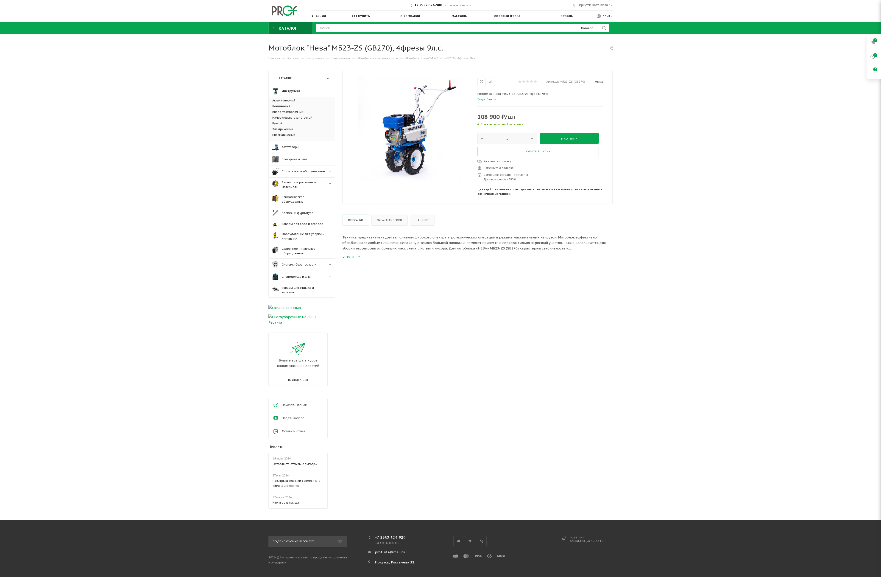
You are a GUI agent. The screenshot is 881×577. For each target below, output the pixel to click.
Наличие (422, 220)
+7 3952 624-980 (428, 5)
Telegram (470, 541)
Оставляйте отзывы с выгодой (295, 464)
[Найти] (604, 28)
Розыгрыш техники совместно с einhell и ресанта (296, 483)
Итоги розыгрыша (286, 502)
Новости (276, 447)
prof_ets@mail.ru (390, 552)
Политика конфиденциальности (586, 539)
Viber (482, 541)
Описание (355, 220)
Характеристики (389, 220)
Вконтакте (458, 541)
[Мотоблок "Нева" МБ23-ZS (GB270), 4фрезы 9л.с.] (410, 129)
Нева (599, 81)
